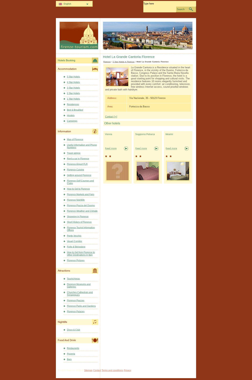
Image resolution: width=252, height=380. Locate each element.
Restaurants (73, 348)
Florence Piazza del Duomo (81, 205)
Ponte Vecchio (74, 235)
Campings (72, 121)
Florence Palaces (75, 311)
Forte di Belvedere (76, 247)
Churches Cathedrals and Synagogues (80, 293)
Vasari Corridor (74, 241)
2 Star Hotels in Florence (123, 62)
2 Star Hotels (73, 93)
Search (180, 9)
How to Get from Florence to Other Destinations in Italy (81, 253)
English (67, 4)
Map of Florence (75, 139)
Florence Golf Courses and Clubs (80, 182)
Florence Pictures (75, 260)
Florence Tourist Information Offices (81, 229)
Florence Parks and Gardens (81, 306)
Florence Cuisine (75, 169)
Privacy (127, 370)
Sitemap (88, 370)
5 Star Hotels (73, 76)
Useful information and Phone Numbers (82, 146)
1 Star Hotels (73, 99)
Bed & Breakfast (75, 110)
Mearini (169, 134)
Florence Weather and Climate (82, 211)
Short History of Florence (79, 222)
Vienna (108, 134)
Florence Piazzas (75, 300)
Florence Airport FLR (77, 164)
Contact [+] (111, 116)
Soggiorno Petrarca (145, 134)
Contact (97, 370)
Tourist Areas (73, 278)
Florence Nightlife (76, 200)
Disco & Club (73, 330)
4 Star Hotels (73, 82)
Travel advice (73, 153)
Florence (107, 62)
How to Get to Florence (78, 189)
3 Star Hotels (73, 88)
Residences (73, 104)
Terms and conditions (112, 370)
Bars (69, 359)
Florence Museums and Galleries (79, 285)
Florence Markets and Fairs (80, 194)
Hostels (71, 115)
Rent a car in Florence (78, 158)
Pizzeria (71, 354)
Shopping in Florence (78, 216)
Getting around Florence (79, 175)
